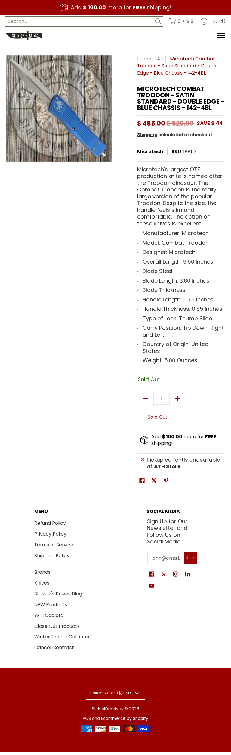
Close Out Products (57, 626)
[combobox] (79, 21)
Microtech (150, 151)
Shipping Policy (51, 555)
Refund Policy (50, 523)
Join (191, 557)
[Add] (178, 398)
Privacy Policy (50, 533)
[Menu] (221, 35)
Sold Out (158, 417)
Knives (41, 582)
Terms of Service (53, 544)
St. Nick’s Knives (107, 709)
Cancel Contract (54, 647)
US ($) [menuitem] (219, 21)
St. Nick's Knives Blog (58, 593)
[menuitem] (181, 21)
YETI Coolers (48, 615)
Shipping (147, 135)
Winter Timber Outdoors (62, 636)
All (160, 58)
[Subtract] (145, 398)
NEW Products (50, 604)
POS (87, 718)
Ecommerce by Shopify (124, 718)
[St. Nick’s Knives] (24, 35)
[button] (142, 481)
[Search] (158, 21)
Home (144, 58)
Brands (42, 572)
